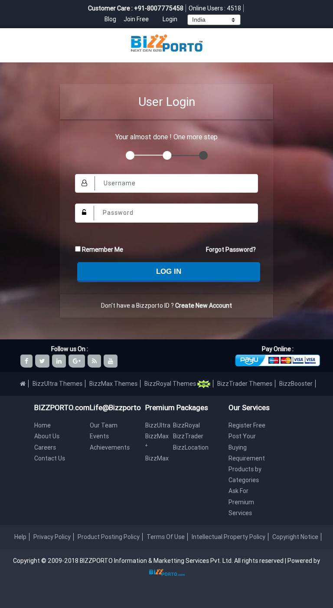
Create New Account (203, 305)
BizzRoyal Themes (170, 384)
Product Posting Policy (109, 537)
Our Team (104, 425)
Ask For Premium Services (241, 501)
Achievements (110, 447)
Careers (45, 447)
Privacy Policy (52, 537)
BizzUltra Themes (57, 384)
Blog (111, 19)
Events (99, 436)
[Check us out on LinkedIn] (59, 361)
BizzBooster (296, 384)
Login (170, 19)
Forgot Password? (231, 249)
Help (20, 537)
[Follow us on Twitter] (43, 361)
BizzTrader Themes (244, 384)
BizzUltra (157, 425)
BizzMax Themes (113, 384)
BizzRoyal (186, 425)
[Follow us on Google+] (77, 361)
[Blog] (95, 361)
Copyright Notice (295, 537)
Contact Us (49, 458)
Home (42, 425)
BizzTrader (188, 436)
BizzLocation (191, 447)
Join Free (136, 19)
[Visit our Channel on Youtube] (111, 361)
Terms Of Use (166, 537)
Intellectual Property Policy (228, 537)
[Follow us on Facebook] (27, 361)
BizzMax (157, 458)
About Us (46, 436)
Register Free (247, 425)
